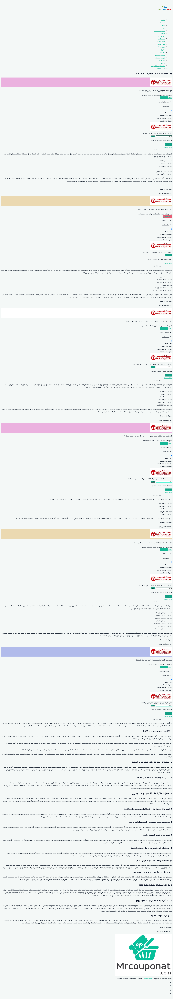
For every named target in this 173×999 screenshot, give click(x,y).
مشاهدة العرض (167, 216)
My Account (161, 39)
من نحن (163, 63)
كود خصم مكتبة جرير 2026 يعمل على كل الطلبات (155, 90)
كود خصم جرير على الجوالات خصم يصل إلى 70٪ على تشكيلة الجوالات (149, 321)
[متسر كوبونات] (164, 16)
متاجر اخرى (162, 60)
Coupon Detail (168, 147)
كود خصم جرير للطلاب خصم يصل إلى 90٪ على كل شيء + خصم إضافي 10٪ (147, 435)
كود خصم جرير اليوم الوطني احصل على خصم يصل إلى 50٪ (152, 542)
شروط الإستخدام (160, 57)
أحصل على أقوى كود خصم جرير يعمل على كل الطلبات (154, 659)
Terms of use (161, 44)
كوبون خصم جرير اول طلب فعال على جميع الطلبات (155, 209)
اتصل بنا (162, 49)
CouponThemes (148, 978)
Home (163, 33)
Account (162, 22)
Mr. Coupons (161, 36)
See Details (165, 106)
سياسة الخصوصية (160, 55)
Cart (164, 28)
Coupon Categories (159, 30)
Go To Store (168, 144)
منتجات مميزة (161, 68)
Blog (163, 25)
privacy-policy (161, 41)
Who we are (161, 47)
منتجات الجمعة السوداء (158, 65)
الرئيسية (163, 20)
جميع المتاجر (161, 52)
